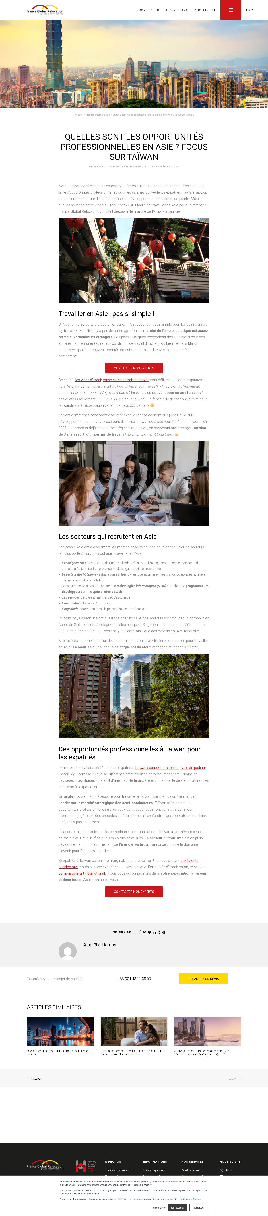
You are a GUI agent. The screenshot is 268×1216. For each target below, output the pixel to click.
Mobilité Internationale (98, 114)
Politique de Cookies (190, 1198)
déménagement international (82, 873)
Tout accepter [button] (177, 1207)
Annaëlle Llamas (167, 166)
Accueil (79, 114)
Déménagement (190, 1170)
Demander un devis (203, 979)
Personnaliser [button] (159, 1207)
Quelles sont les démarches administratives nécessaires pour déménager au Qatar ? (202, 1052)
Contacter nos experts (134, 368)
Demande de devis (176, 9)
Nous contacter (148, 9)
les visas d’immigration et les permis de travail (112, 380)
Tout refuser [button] (198, 1207)
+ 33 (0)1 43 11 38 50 (134, 978)
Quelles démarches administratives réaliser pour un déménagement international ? (132, 1052)
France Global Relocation (119, 1170)
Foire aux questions (154, 1170)
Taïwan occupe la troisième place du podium (170, 767)
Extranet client (204, 9)
